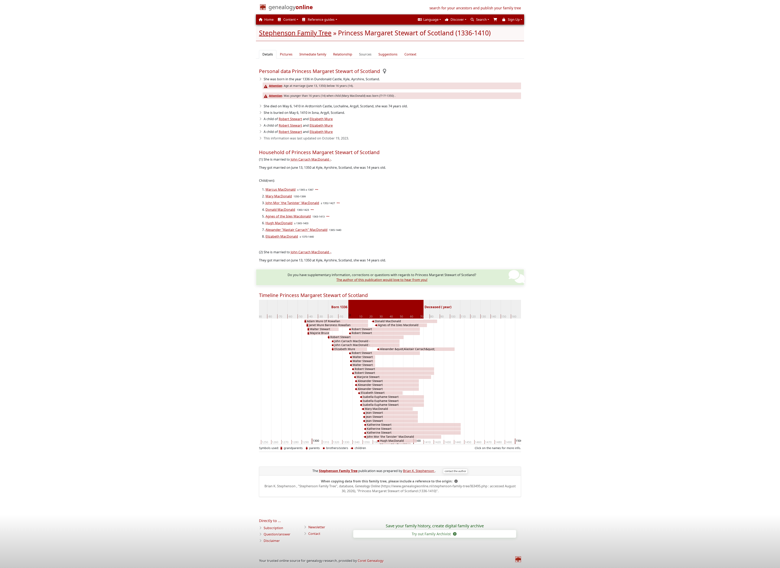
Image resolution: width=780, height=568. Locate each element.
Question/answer (277, 534)
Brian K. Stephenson (419, 471)
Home (268, 19)
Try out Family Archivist (432, 533)
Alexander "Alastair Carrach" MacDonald (296, 229)
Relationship (342, 54)
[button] (429, 19)
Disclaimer (272, 541)
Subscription (273, 528)
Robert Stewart (290, 119)
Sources (365, 54)
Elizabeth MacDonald (281, 236)
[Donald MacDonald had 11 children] (312, 209)
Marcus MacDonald (280, 189)
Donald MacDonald (280, 209)
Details (267, 54)
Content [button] (289, 19)
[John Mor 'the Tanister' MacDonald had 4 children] (338, 203)
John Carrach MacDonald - (311, 159)
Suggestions (388, 54)
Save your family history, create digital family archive (435, 525)
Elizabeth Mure (321, 119)
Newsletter (316, 527)
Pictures (286, 54)
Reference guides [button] (321, 19)
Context (410, 54)
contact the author (455, 471)
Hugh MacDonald (278, 223)
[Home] (518, 559)
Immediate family (312, 54)
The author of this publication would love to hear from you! (381, 279)
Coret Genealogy (371, 560)
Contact (314, 533)
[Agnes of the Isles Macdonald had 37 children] (328, 216)
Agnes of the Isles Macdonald (288, 216)
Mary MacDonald (278, 196)
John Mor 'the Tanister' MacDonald (292, 203)
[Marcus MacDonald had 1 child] (317, 189)
